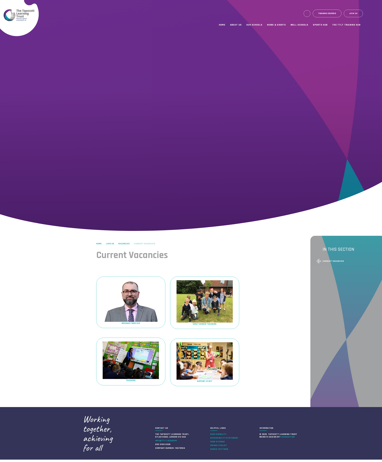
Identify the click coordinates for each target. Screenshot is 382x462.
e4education (287, 437)
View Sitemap (217, 441)
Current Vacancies (144, 243)
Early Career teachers (204, 324)
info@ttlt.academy (166, 440)
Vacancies (124, 243)
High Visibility (218, 434)
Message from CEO (131, 323)
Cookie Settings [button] (219, 449)
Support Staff (204, 381)
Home (99, 243)
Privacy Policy (218, 445)
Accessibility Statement (224, 438)
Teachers (131, 380)
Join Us (110, 243)
